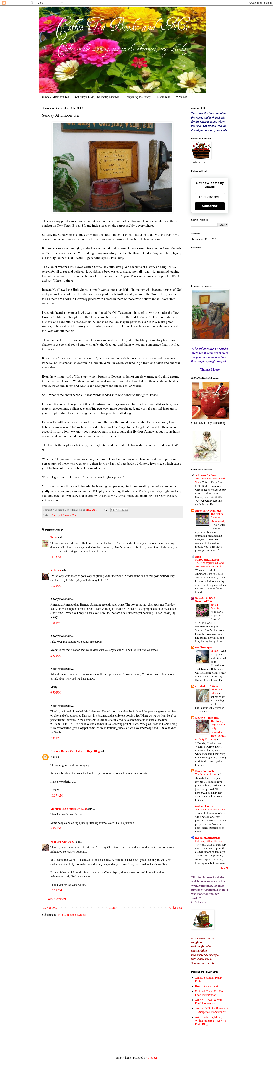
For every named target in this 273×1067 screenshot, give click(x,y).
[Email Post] (105, 509)
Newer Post (50, 907)
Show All (224, 867)
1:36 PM (55, 622)
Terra (54, 537)
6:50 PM (55, 692)
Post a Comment (56, 899)
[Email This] (112, 510)
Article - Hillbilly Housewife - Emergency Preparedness (211, 1010)
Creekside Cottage (206, 686)
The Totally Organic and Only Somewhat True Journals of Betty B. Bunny (210, 730)
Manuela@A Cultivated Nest (68, 809)
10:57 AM (56, 795)
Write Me (181, 97)
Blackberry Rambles (208, 510)
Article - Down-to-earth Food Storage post (208, 1001)
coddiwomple (203, 647)
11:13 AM (56, 557)
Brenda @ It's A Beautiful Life (205, 599)
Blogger (152, 1057)
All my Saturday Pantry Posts (209, 979)
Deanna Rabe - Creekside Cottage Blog (75, 751)
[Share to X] (119, 510)
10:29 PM (56, 890)
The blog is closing (206, 774)
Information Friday (217, 691)
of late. (215, 650)
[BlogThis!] (116, 510)
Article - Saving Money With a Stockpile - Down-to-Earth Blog (211, 1020)
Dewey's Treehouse (207, 717)
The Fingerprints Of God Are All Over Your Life (209, 564)
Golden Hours (204, 806)
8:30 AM (55, 828)
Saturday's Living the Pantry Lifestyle (97, 97)
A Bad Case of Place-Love (210, 809)
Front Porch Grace (62, 841)
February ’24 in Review (209, 841)
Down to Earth (204, 771)
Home (113, 907)
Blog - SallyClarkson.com (207, 558)
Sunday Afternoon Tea (55, 97)
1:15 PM (55, 585)
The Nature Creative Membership (218, 517)
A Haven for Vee (205, 475)
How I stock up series (207, 986)
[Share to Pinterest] (126, 510)
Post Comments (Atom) (72, 914)
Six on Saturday (216, 606)
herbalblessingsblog (207, 837)
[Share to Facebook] (123, 510)
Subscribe (210, 206)
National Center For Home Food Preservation (210, 993)
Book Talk (163, 97)
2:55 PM (55, 655)
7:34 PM (55, 738)
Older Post (175, 907)
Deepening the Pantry (138, 97)
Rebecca (55, 570)
